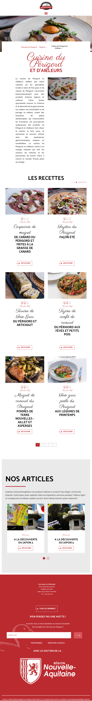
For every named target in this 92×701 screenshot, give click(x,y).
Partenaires (36, 643)
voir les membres (47, 608)
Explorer (42, 47)
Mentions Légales (56, 643)
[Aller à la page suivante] (54, 445)
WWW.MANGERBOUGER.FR (80, 700)
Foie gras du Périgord (29, 47)
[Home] (46, 5)
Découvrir (25, 263)
